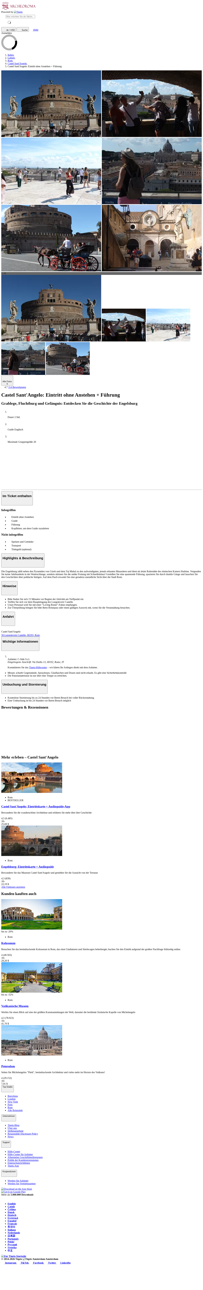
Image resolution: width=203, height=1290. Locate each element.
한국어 (11, 1226)
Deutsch (12, 1215)
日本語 (11, 1235)
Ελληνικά (13, 1218)
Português (13, 1239)
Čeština (12, 1209)
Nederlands (14, 1232)
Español (12, 1220)
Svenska (12, 1247)
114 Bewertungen (17, 387)
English (12, 1203)
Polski (11, 1241)
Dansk (11, 1212)
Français (12, 1223)
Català (11, 1206)
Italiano (12, 1229)
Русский (12, 1244)
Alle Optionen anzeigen (13, 887)
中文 (10, 1250)
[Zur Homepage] (18, 12)
